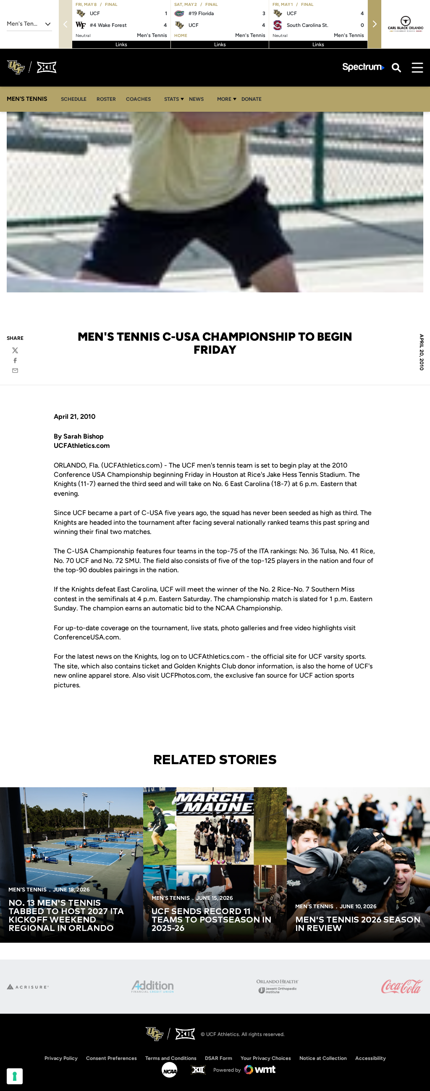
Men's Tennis (27, 889)
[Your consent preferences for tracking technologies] (15, 1076)
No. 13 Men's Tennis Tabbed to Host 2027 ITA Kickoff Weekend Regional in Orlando (66, 916)
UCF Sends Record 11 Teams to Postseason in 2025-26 (211, 920)
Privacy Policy (61, 1058)
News (196, 99)
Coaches (138, 99)
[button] (374, 24)
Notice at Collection (323, 1058)
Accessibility (370, 1058)
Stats (171, 99)
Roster (106, 99)
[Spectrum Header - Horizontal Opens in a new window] (364, 67)
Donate (251, 99)
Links (121, 44)
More (224, 99)
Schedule (74, 99)
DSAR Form (218, 1058)
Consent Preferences (111, 1058)
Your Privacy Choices (266, 1058)
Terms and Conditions (171, 1058)
